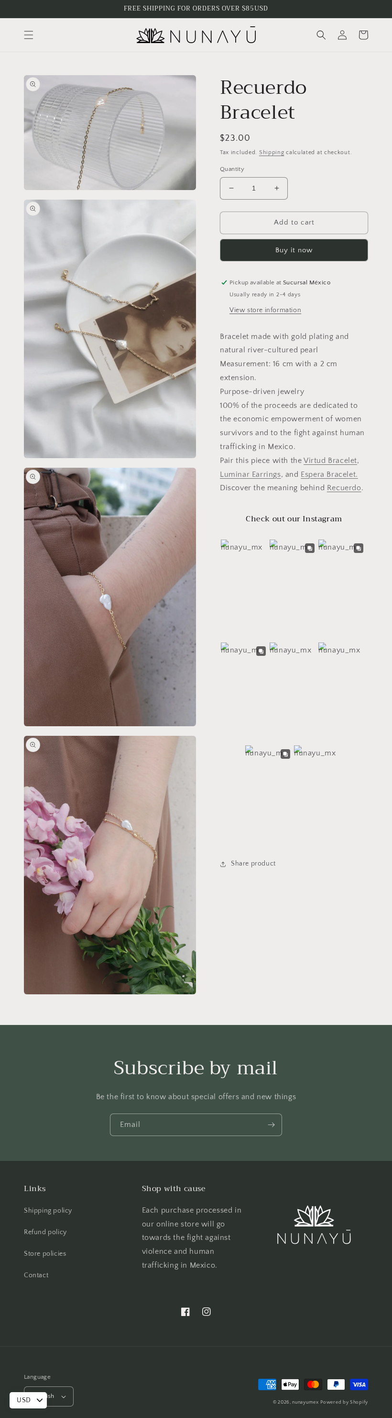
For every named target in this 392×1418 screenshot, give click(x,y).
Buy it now (294, 250)
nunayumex (305, 1402)
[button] (28, 34)
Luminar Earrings (250, 474)
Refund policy (45, 1232)
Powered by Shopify (344, 1402)
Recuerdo (344, 488)
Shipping (271, 152)
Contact (36, 1275)
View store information (265, 310)
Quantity (232, 169)
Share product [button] (253, 863)
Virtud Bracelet (330, 460)
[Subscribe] (271, 1125)
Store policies (45, 1254)
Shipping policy (48, 1211)
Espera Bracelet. (329, 474)
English (44, 1396)
